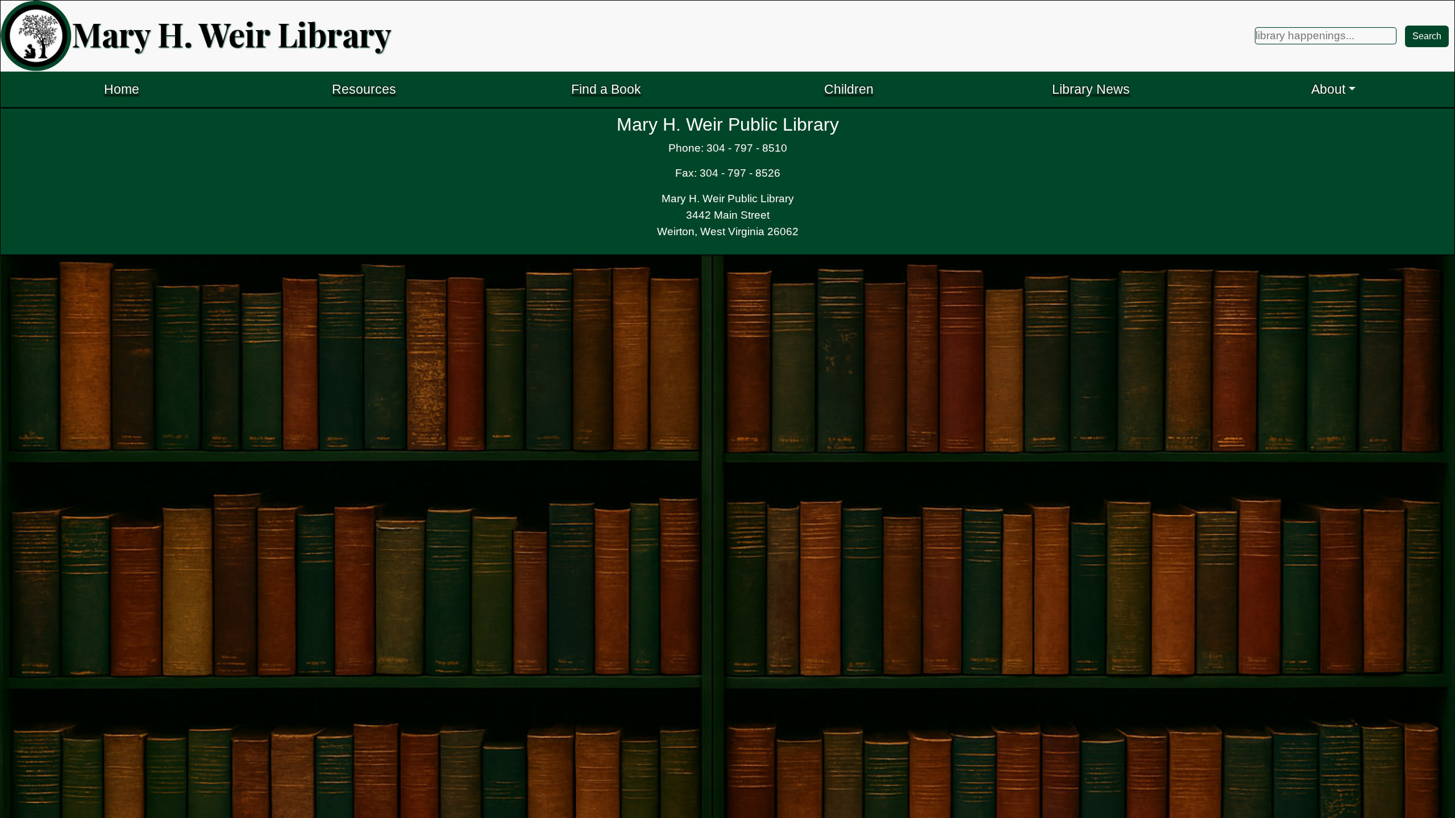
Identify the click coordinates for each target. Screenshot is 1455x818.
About (1328, 89)
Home (121, 89)
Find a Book (606, 89)
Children (849, 89)
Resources (364, 89)
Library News (1091, 89)
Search (1426, 36)
